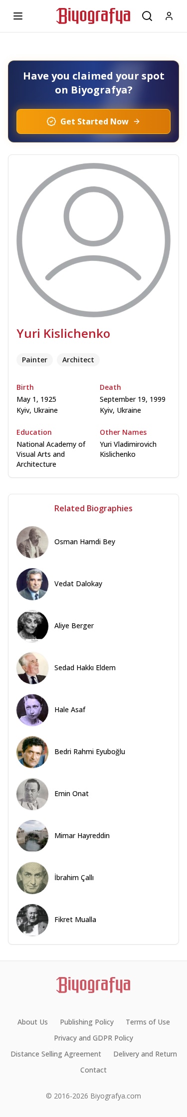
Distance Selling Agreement (55, 1054)
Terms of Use (148, 1022)
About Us (32, 1022)
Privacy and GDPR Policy (93, 1038)
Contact (93, 1070)
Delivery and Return (145, 1054)
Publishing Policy (87, 1022)
